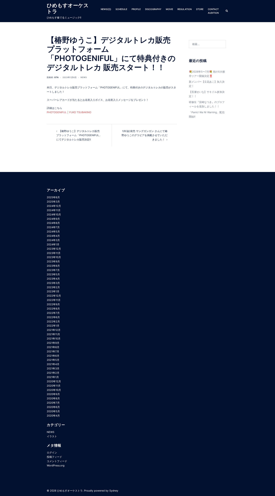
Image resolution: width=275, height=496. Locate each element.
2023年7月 (53, 270)
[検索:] (207, 44)
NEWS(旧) (106, 9)
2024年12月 (54, 205)
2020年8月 (53, 398)
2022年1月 (53, 325)
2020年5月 (53, 411)
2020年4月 (53, 415)
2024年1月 (53, 244)
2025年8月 (53, 197)
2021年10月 (53, 338)
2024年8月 (53, 223)
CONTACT (213, 9)
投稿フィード (54, 456)
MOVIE (169, 9)
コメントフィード (57, 461)
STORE (199, 9)
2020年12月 (54, 381)
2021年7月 (53, 351)
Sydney (113, 490)
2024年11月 (53, 210)
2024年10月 (54, 214)
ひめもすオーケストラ (68, 8)
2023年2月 (53, 287)
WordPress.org (55, 465)
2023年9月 (53, 261)
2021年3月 (53, 368)
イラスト (52, 436)
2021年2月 (53, 372)
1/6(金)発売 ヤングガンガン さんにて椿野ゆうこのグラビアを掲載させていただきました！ (144, 135)
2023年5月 (53, 274)
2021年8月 (53, 347)
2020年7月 (53, 402)
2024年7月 (53, 227)
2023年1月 (53, 291)
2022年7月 (53, 312)
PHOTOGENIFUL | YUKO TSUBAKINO (69, 112)
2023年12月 (54, 248)
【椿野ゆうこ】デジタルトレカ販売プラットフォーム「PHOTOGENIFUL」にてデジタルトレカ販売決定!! (79, 135)
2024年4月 (53, 235)
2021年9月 (53, 342)
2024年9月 (53, 218)
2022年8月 (53, 308)
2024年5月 (53, 231)
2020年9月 (53, 394)
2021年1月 (53, 377)
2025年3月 (53, 201)
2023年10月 (54, 257)
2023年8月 (53, 265)
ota (56, 77)
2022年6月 (53, 317)
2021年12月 (53, 330)
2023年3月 (53, 283)
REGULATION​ (184, 9)
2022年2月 (53, 321)
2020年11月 (53, 385)
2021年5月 (53, 359)
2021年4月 (53, 364)
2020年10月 (54, 390)
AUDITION (213, 12)
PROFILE (136, 9)
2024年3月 (53, 240)
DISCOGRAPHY (153, 9)
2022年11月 (53, 300)
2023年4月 (53, 278)
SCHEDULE (121, 9)
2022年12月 (54, 295)
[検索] (227, 11)
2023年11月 (53, 253)
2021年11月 (53, 334)
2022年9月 (53, 304)
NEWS (84, 77)
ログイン (52, 452)
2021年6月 (53, 355)
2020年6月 (53, 407)
